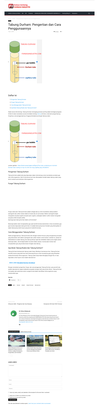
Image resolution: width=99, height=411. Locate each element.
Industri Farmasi (30, 285)
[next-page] (12, 356)
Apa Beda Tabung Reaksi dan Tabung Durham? (24, 108)
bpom (14, 285)
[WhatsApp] (16, 35)
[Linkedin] (20, 325)
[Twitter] (13, 35)
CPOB (13, 18)
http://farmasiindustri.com (24, 313)
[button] (89, 13)
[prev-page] (9, 356)
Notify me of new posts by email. (18, 397)
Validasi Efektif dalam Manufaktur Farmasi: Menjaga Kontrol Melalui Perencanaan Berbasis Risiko (34, 349)
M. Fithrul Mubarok (24, 311)
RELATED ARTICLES (14, 331)
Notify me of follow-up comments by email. (20, 395)
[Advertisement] (62, 6)
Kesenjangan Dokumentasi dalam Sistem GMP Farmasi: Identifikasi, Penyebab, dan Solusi (52, 349)
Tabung (39, 114)
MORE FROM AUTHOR (25, 331)
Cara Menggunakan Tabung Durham (21, 105)
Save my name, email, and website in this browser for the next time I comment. (30, 392)
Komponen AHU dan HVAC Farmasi (53, 304)
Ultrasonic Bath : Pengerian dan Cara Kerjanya (20, 304)
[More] (20, 35)
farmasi (18, 285)
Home (9, 18)
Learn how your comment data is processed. (39, 403)
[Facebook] (9, 35)
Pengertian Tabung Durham (18, 99)
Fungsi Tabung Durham (17, 102)
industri (23, 285)
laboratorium (37, 285)
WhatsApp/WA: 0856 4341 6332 (26, 322)
